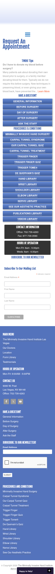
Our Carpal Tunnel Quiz (27, 145)
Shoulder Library (27, 190)
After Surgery (27, 118)
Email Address (11, 277)
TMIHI (27, 12)
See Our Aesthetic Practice (27, 206)
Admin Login (16, 568)
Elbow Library (28, 195)
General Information (27, 101)
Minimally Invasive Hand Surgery (27, 134)
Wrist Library (27, 184)
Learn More (44, 91)
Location (7, 352)
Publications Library (27, 213)
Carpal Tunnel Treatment (27, 150)
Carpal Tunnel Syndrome (27, 139)
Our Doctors (9, 347)
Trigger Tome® (27, 167)
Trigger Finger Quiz (27, 162)
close (49, 571)
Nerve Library (27, 201)
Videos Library (27, 219)
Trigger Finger (27, 156)
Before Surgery (27, 106)
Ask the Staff (27, 123)
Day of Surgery (27, 112)
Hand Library (27, 178)
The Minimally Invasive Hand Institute (35, 565)
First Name (9, 289)
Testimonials (9, 362)
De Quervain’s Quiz (27, 173)
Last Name (9, 301)
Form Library (9, 357)
